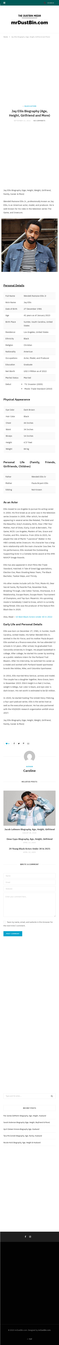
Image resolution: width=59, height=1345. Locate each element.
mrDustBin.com (44, 1330)
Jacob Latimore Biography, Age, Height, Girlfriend (29, 829)
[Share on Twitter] (19, 743)
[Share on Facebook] (14, 743)
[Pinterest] (23, 743)
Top (30, 1339)
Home (5, 37)
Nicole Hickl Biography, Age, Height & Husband (22, 1142)
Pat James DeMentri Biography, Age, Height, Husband (24, 1116)
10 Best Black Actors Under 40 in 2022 (34, 616)
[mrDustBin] (29, 19)
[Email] (28, 743)
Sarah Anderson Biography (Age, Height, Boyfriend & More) (26, 1122)
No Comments (39, 121)
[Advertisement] (29, 74)
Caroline (29, 770)
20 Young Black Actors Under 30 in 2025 (29, 848)
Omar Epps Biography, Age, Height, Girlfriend (30, 839)
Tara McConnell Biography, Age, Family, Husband (22, 1136)
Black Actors (30, 106)
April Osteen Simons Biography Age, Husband (21, 1129)
